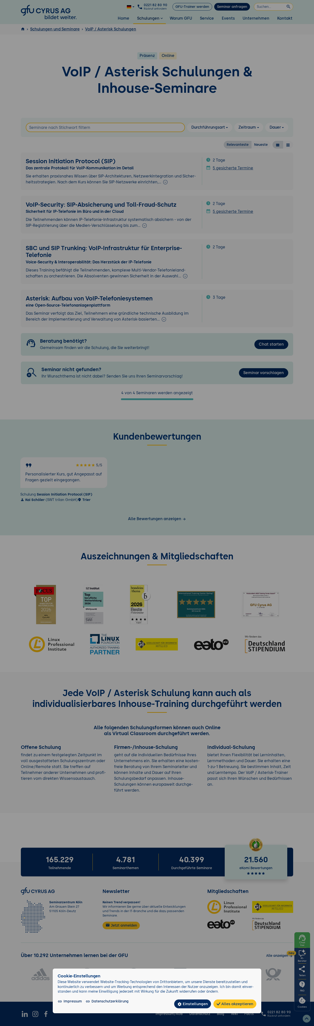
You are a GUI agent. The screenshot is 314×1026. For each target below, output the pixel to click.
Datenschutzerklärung (110, 1001)
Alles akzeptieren (236, 1003)
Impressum (73, 1001)
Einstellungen (195, 1003)
